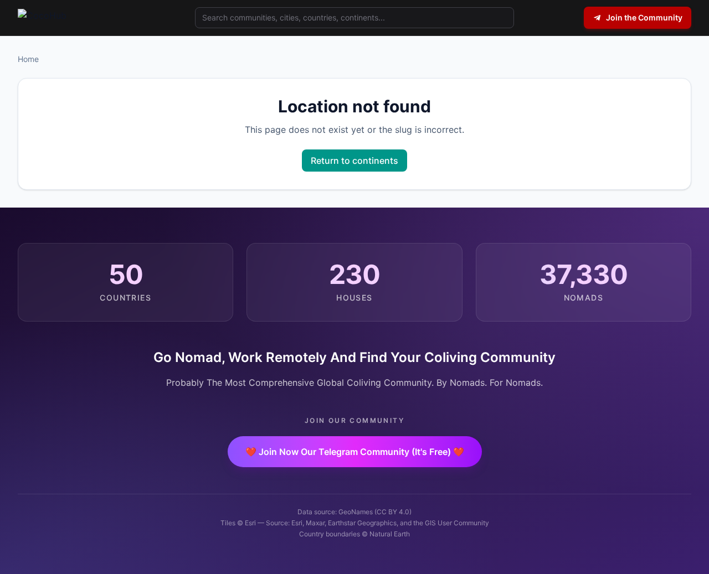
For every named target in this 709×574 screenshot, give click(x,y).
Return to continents (354, 160)
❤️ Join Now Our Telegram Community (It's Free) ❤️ (354, 451)
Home (28, 59)
